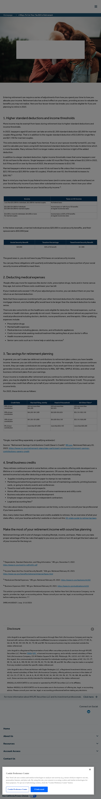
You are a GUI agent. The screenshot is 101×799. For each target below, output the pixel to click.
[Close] (90, 769)
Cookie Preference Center (17, 789)
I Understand (39, 789)
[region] (48, 781)
